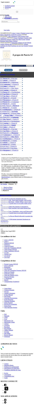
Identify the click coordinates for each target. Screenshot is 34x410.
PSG (5, 314)
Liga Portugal (8, 269)
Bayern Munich (8, 335)
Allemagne (3, 39)
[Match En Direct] (6, 349)
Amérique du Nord (5, 46)
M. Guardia (4, 184)
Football (10, 6)
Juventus (6, 332)
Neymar (6, 291)
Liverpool (7, 325)
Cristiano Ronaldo (9, 290)
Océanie (30, 46)
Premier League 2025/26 (11, 264)
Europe (26, 46)
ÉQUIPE (9, 65)
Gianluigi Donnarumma (10, 298)
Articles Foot (7, 254)
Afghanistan (14, 42)
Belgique (2, 41)
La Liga (6, 252)
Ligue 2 (18, 33)
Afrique (26, 44)
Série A (2, 34)
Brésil (7, 41)
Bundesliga (8, 34)
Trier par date (8, 70)
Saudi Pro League (16, 34)
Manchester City (8, 320)
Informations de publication (11, 368)
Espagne (26, 38)
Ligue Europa (21, 36)
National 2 (7, 244)
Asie (22, 46)
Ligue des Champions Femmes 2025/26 (15, 270)
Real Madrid (7, 328)
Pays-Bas (18, 39)
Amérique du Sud (16, 46)
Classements (7, 374)
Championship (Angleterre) (11, 281)
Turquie (28, 39)
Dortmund (7, 336)
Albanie (29, 42)
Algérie (14, 39)
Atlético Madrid (8, 330)
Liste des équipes (7, 189)
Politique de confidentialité (11, 367)
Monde (2, 47)
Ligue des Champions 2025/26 (12, 248)
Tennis (7, 9)
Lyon (5, 319)
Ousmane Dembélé (9, 301)
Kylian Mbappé (8, 295)
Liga (31, 33)
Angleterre (21, 38)
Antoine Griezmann (9, 293)
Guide (6, 378)
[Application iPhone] (5, 400)
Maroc (11, 41)
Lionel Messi (7, 288)
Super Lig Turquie (9, 272)
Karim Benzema (8, 299)
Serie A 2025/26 (8, 265)
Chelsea (6, 324)
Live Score (7, 256)
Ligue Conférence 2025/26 (11, 251)
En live (6, 373)
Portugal (9, 39)
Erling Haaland (8, 303)
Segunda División (9, 277)
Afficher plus (8, 44)
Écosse (23, 39)
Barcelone (7, 327)
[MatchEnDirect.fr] (17, 2)
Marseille (6, 316)
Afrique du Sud (22, 42)
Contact (6, 363)
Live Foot (7, 257)
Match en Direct (8, 187)
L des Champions (12, 36)
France (16, 38)
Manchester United (9, 322)
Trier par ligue (23, 70)
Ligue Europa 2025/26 (10, 249)
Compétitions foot (9, 376)
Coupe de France (9, 246)
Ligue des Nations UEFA (11, 275)
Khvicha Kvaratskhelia (10, 304)
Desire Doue (7, 306)
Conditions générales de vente (12, 370)
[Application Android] (5, 403)
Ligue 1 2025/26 (8, 240)
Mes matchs (8, 17)
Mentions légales (8, 365)
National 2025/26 (9, 243)
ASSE (6, 317)
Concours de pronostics (11, 18)
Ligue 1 (14, 33)
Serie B (6, 280)
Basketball (8, 7)
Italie (30, 38)
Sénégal (15, 41)
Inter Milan (7, 333)
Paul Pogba (7, 296)
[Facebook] (5, 385)
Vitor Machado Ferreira (10, 307)
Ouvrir (2, 233)
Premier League (25, 33)
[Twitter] (6, 390)
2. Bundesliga (8, 278)
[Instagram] (5, 393)
